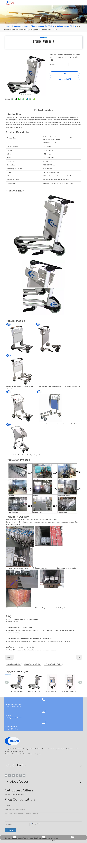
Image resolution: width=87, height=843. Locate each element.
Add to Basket (63, 79)
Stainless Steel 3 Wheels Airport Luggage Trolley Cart (52, 691)
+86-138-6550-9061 (11, 729)
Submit (10, 830)
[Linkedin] (9, 775)
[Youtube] (13, 775)
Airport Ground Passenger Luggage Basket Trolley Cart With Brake (17, 691)
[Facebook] (6, 775)
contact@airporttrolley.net (13, 718)
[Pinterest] (20, 775)
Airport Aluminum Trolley (32, 664)
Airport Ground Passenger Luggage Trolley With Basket (34, 691)
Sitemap (52, 840)
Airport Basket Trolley (13, 664)
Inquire (63, 74)
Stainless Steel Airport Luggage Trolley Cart (69, 691)
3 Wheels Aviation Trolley (52, 664)
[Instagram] (17, 775)
